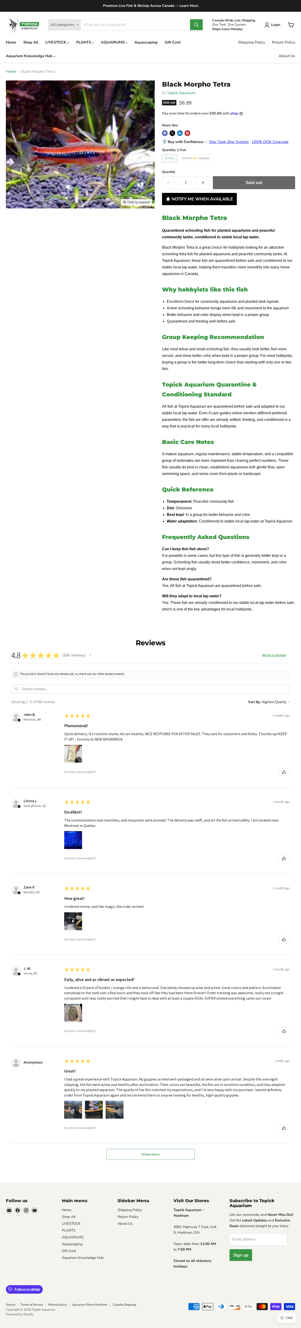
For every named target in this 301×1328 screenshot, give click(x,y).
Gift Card (173, 42)
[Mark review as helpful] (284, 772)
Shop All (30, 42)
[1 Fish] (170, 163)
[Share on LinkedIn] (180, 133)
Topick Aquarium (181, 93)
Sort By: (254, 701)
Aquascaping (146, 42)
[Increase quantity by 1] (203, 182)
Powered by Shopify (20, 1314)
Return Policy (283, 42)
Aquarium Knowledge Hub (29, 56)
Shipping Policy (251, 42)
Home (11, 42)
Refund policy (57, 1305)
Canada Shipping (124, 1305)
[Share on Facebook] (165, 133)
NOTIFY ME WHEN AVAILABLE (202, 199)
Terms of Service (31, 1305)
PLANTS (84, 42)
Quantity (168, 172)
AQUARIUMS (113, 42)
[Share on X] (172, 133)
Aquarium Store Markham (89, 1305)
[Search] (196, 24)
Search (10, 1305)
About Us (287, 56)
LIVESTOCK (56, 42)
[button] (273, 25)
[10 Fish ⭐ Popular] (196, 163)
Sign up (240, 1255)
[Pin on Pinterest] (187, 133)
